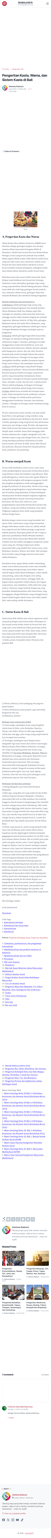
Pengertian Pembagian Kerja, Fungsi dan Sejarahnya (28, 938)
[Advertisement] (25, 37)
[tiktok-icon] (22, 1520)
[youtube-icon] (17, 1520)
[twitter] (13, 1219)
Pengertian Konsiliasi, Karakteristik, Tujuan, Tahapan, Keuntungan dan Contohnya (11, 1306)
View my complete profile (15, 1513)
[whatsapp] (18, 1219)
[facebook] (8, 1219)
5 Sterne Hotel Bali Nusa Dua (20, 1407)
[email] (33, 1219)
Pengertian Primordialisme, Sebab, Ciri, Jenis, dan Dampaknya (12, 1272)
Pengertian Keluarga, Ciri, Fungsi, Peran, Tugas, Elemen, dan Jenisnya (37, 1271)
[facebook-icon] (3, 1520)
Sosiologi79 (25, 2)
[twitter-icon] (8, 1520)
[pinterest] (28, 1219)
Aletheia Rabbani (19, 1495)
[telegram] (23, 1219)
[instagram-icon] (12, 1520)
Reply (11, 1418)
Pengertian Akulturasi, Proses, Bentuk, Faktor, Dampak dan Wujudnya (36, 1305)
